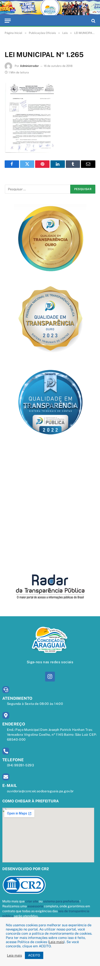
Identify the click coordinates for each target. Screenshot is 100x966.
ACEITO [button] (34, 955)
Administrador (29, 66)
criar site (31, 901)
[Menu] (8, 20)
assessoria (35, 906)
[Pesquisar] (92, 20)
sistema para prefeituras (61, 901)
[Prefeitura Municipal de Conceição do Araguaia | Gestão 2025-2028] (50, 7)
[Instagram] (50, 676)
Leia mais (56, 942)
